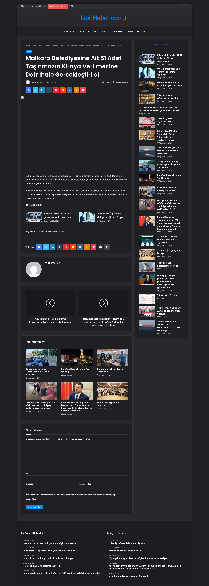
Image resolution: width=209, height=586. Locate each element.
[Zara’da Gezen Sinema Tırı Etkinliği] (77, 357)
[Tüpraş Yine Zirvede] (147, 299)
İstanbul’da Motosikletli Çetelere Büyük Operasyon (169, 58)
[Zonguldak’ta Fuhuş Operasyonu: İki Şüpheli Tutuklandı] (41, 357)
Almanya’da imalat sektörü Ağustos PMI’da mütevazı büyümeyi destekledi (159, 109)
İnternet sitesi (85, 484)
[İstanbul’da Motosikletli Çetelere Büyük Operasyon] (34, 217)
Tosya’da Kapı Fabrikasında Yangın (168, 264)
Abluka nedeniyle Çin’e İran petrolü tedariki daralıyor (169, 150)
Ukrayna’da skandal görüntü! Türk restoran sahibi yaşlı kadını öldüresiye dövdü (41, 405)
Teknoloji (117, 31)
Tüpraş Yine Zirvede (167, 295)
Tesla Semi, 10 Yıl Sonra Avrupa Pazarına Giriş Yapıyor (169, 310)
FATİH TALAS (36, 82)
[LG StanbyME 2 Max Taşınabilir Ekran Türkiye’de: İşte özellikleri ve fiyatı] (147, 135)
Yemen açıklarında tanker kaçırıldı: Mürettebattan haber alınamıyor (168, 326)
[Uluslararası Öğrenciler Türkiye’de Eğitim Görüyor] (87, 217)
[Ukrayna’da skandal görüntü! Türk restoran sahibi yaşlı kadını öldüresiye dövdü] (41, 391)
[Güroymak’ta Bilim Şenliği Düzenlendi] (112, 357)
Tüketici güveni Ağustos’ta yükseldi (167, 97)
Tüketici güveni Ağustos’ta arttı (165, 120)
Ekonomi (92, 31)
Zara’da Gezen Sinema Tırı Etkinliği (75, 370)
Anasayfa (69, 31)
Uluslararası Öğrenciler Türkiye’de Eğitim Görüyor (169, 71)
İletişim (141, 31)
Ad (28, 473)
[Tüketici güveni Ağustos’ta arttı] (147, 122)
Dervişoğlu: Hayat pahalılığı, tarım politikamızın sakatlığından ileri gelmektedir (166, 281)
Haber (81, 31)
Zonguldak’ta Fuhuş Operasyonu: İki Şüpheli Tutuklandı (38, 372)
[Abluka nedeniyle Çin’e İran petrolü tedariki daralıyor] (147, 151)
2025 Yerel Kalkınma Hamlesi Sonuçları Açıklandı (167, 239)
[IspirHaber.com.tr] (104, 17)
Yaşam (129, 31)
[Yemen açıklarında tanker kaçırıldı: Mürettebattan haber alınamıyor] (147, 325)
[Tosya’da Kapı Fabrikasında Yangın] (147, 267)
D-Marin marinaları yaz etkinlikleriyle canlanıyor (89, 6)
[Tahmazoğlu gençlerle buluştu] (112, 391)
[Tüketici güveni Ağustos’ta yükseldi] (147, 99)
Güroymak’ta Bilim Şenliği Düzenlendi (110, 370)
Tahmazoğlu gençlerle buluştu (108, 404)
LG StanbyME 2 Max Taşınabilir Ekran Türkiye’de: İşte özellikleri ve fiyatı (167, 135)
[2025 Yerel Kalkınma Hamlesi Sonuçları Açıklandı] (147, 240)
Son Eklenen (161, 44)
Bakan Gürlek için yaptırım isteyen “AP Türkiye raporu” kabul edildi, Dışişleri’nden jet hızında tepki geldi (76, 406)
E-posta (30, 484)
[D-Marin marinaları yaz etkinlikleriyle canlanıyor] (147, 86)
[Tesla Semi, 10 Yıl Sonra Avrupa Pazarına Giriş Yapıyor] (147, 311)
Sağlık (104, 31)
